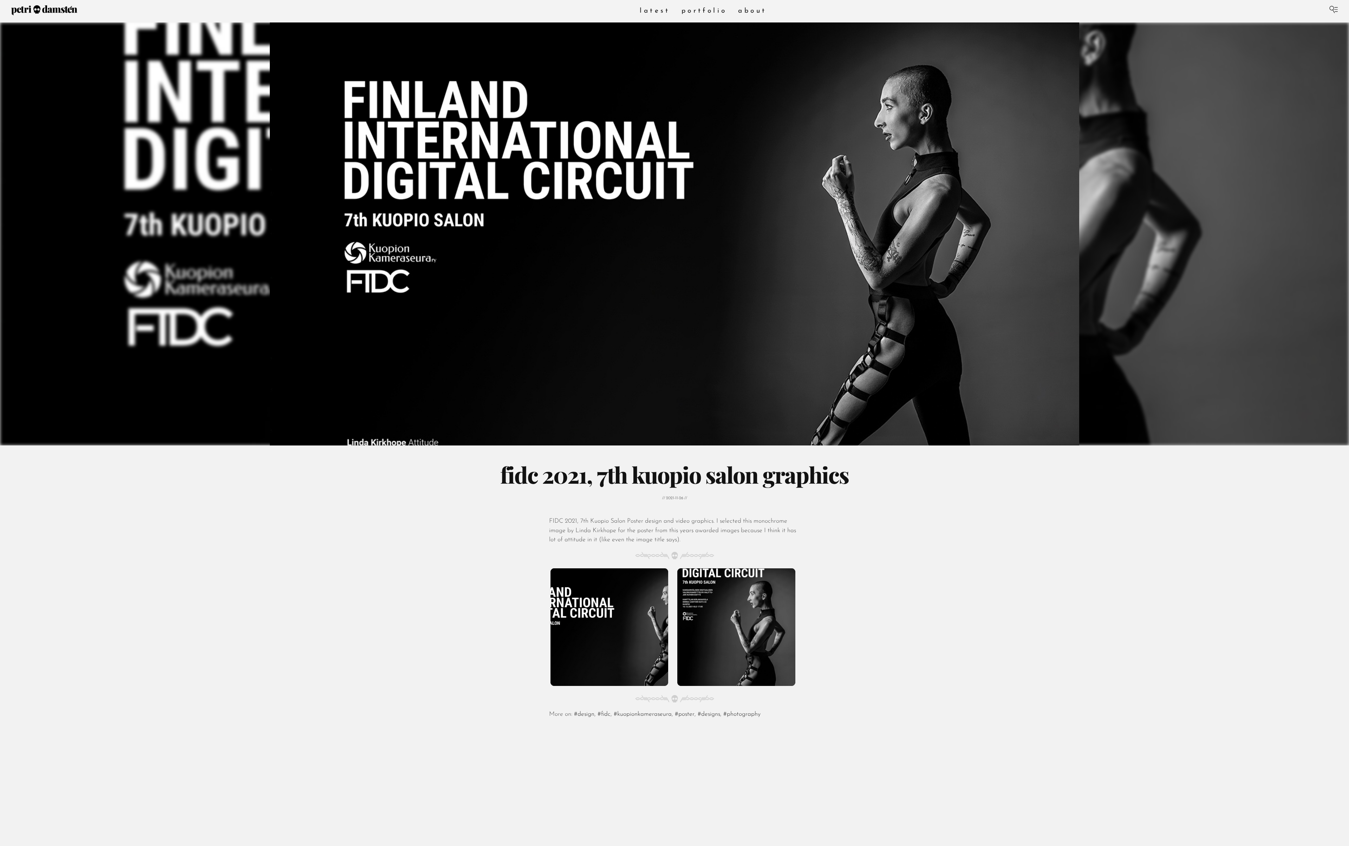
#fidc (604, 714)
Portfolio (704, 11)
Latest (655, 11)
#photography (742, 714)
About (752, 11)
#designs (709, 714)
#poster (685, 714)
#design (584, 714)
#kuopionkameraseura (643, 714)
